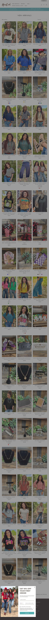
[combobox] (22, 603)
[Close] (34, 587)
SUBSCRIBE (27, 613)
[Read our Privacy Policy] (33, 608)
